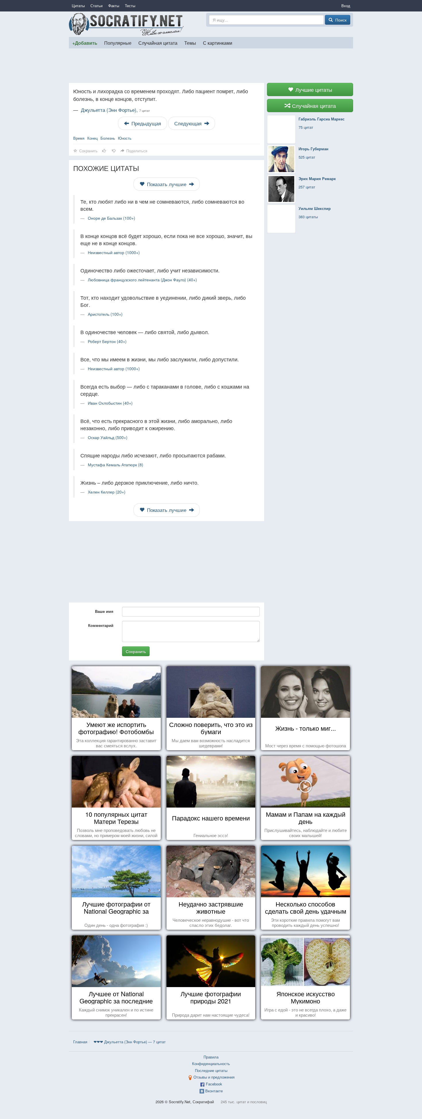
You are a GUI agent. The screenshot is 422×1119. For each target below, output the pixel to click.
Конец (92, 138)
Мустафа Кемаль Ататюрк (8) (115, 464)
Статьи (96, 5)
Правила (211, 1057)
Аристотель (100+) (105, 314)
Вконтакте (214, 1090)
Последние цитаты (211, 1070)
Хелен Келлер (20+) (106, 492)
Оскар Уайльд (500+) (107, 437)
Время (78, 138)
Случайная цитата (157, 43)
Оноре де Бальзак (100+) (111, 218)
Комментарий (100, 625)
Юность (124, 138)
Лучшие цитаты (313, 89)
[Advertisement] (211, 66)
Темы (190, 43)
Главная (80, 1041)
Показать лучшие (167, 184)
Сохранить (136, 651)
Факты (113, 5)
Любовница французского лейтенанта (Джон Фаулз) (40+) (142, 279)
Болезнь (107, 138)
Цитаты (78, 5)
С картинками (217, 43)
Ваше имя (104, 611)
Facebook (214, 1084)
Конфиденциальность (211, 1063)
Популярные (117, 43)
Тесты (130, 5)
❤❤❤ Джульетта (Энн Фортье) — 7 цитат (130, 1041)
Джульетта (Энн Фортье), (115, 109)
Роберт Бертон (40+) (107, 341)
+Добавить (84, 43)
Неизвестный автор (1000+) (114, 252)
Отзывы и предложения (214, 1077)
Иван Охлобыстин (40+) (110, 403)
